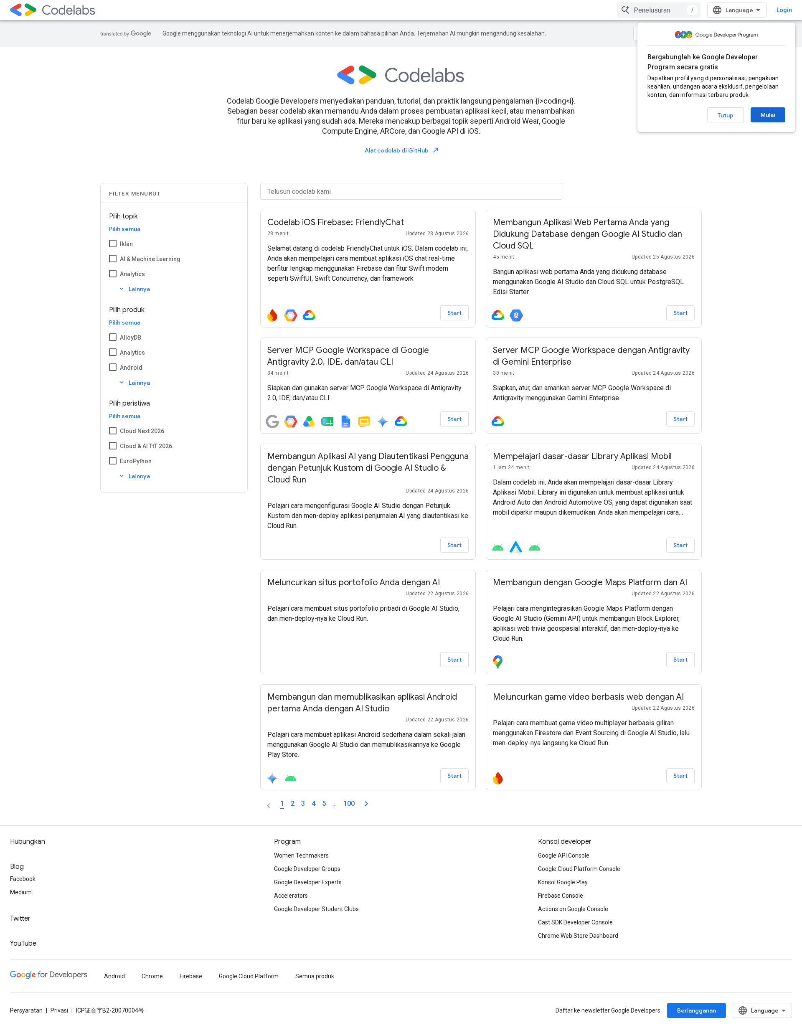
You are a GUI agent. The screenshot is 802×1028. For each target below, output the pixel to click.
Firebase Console (560, 895)
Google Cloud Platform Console (579, 869)
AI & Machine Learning (150, 259)
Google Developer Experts (308, 882)
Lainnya (134, 289)
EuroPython (136, 461)
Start (454, 313)
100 (349, 803)
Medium (21, 892)
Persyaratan (26, 1010)
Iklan (126, 244)
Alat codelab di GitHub (402, 150)
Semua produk (314, 976)
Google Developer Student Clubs (316, 909)
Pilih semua (124, 229)
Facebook (23, 879)
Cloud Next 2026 (142, 431)
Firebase (191, 976)
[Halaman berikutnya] (366, 804)
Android (131, 367)
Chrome (152, 976)
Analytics (132, 274)
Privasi (59, 1010)
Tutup (725, 115)
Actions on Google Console (573, 909)
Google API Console (563, 855)
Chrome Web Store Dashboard (578, 935)
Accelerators (291, 895)
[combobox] (658, 10)
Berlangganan (696, 1010)
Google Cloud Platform (249, 976)
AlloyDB (130, 337)
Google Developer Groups (307, 869)
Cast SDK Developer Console (575, 922)
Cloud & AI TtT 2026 (146, 446)
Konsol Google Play (563, 882)
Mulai (768, 115)
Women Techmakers (301, 855)
